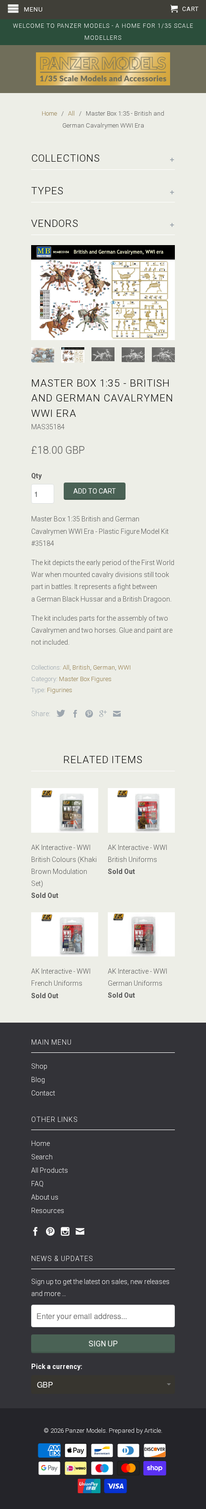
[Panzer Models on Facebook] (35, 1231)
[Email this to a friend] (114, 714)
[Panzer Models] (103, 68)
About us (44, 1197)
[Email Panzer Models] (80, 1231)
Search (42, 1157)
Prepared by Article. (135, 1430)
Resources (47, 1210)
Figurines (59, 690)
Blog (38, 1080)
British (81, 667)
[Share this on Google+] (100, 714)
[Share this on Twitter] (58, 713)
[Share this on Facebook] (73, 714)
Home (40, 1143)
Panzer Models (85, 1430)
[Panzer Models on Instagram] (65, 1231)
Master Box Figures (85, 679)
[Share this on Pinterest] (86, 714)
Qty (36, 476)
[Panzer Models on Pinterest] (50, 1231)
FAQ (37, 1184)
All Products (49, 1170)
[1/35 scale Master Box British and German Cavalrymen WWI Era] (103, 292)
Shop (39, 1066)
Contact (43, 1093)
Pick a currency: (56, 1366)
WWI (124, 667)
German (104, 667)
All (66, 667)
